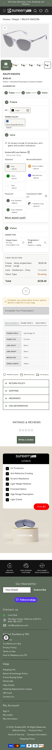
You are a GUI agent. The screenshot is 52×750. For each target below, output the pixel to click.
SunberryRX (20, 727)
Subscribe (40, 590)
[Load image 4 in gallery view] (16, 65)
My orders (8, 715)
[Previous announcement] (4, 3)
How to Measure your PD (15, 655)
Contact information (37, 734)
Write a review (25, 439)
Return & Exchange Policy (15, 673)
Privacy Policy (10, 647)
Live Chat (12, 615)
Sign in (6, 711)
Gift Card (7, 693)
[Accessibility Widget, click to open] (6, 637)
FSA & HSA (8, 681)
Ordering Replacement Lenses (17, 689)
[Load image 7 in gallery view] (39, 65)
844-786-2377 (15, 621)
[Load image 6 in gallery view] (32, 65)
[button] (4, 11)
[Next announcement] (48, 3)
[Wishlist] (41, 11)
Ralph (15, 19)
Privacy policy (35, 730)
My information (10, 719)
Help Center (8, 685)
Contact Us (8, 697)
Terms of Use (9, 651)
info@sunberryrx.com (18, 625)
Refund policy (19, 730)
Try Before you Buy (12, 644)
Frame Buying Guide (12, 677)
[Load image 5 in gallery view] (24, 65)
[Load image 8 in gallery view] (47, 65)
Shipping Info (9, 670)
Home (6, 19)
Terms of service (16, 734)
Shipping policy (27, 739)
